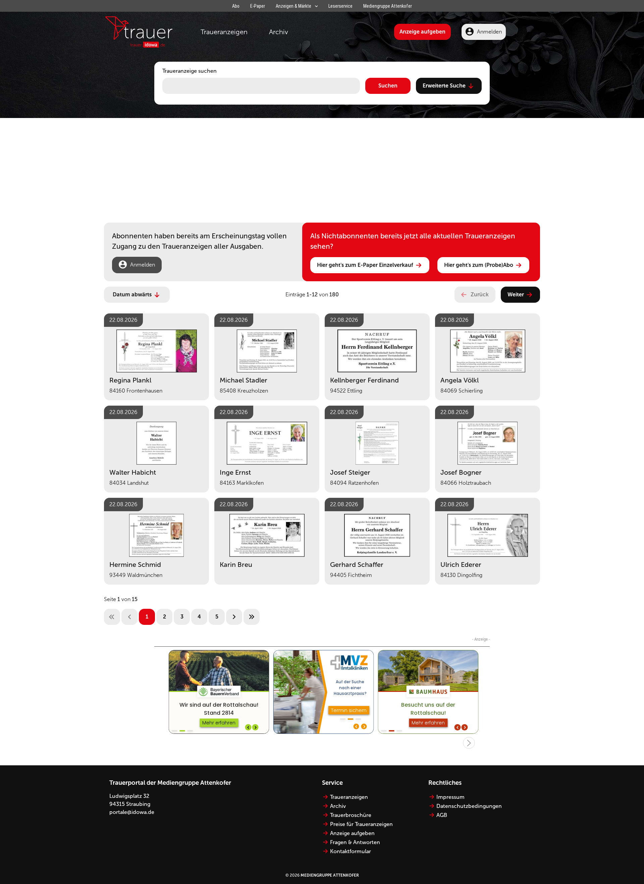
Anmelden (489, 32)
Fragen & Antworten (355, 842)
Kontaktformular (350, 851)
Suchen (387, 86)
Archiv (278, 32)
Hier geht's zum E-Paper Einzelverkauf (365, 265)
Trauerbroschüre (350, 815)
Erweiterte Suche (444, 86)
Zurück (480, 294)
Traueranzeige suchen (189, 71)
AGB (441, 815)
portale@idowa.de (131, 812)
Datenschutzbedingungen (469, 806)
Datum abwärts (132, 294)
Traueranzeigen (224, 32)
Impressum (450, 797)
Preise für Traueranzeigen (361, 824)
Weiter (515, 294)
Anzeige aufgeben (422, 32)
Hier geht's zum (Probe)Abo (478, 265)
